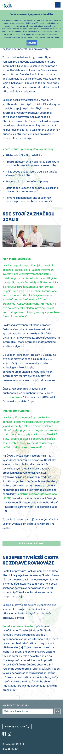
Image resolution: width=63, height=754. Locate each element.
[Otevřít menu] (58, 5)
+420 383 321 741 (15, 726)
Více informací (53, 37)
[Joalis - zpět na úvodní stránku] (7, 5)
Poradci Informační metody (19, 626)
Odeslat (57, 711)
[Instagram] (9, 734)
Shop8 (5, 749)
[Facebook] (4, 734)
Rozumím (31, 43)
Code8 (15, 749)
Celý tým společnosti (31, 543)
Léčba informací (13, 397)
